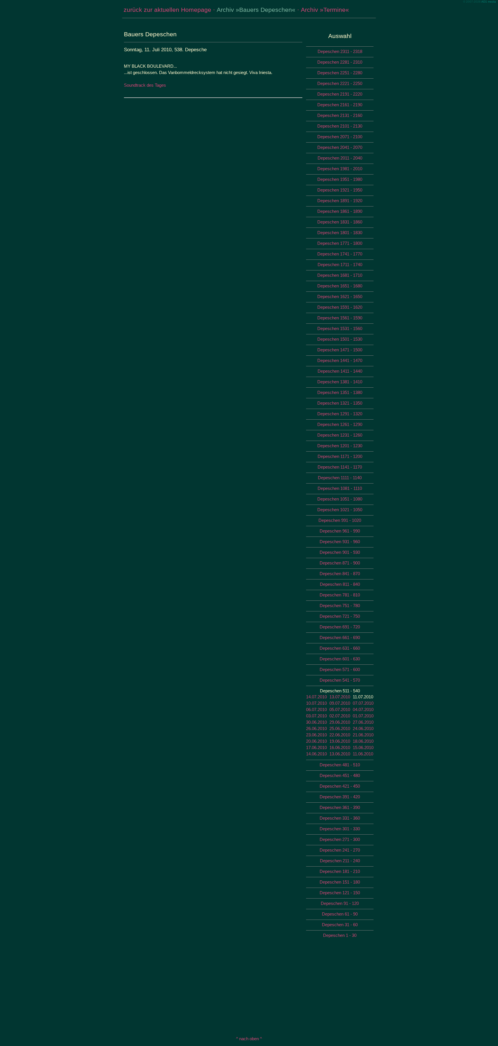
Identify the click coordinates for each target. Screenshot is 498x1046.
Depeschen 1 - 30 (339, 935)
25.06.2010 (339, 728)
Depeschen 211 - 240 (340, 860)
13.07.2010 (339, 696)
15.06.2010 (363, 747)
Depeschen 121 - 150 (340, 892)
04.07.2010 (363, 709)
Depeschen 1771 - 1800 (339, 243)
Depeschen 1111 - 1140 (340, 477)
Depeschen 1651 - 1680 (339, 285)
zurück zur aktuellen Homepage (167, 9)
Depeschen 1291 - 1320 (339, 413)
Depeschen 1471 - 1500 (339, 349)
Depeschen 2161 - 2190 (339, 104)
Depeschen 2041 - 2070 (339, 147)
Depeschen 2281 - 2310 (339, 62)
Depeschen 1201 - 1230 (339, 445)
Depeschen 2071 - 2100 (339, 136)
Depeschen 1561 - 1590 (339, 317)
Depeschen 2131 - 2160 (339, 115)
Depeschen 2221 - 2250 (339, 83)
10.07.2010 (316, 703)
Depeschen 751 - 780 (340, 605)
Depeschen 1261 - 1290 (339, 424)
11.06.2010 (363, 753)
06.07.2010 (316, 709)
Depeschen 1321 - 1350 (339, 403)
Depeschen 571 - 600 (340, 669)
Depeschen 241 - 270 (340, 850)
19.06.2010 (339, 741)
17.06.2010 (316, 747)
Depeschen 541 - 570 (340, 680)
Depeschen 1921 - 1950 (339, 189)
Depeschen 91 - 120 (340, 903)
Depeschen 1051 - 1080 (339, 499)
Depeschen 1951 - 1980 (339, 179)
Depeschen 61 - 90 (340, 914)
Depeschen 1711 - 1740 (340, 264)
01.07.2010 (363, 715)
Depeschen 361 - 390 (340, 807)
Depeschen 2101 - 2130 (339, 126)
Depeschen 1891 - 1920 (339, 200)
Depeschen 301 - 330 (340, 828)
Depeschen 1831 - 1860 (339, 221)
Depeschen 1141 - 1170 (340, 467)
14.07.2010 (316, 696)
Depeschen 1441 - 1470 (339, 360)
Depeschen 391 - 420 (340, 796)
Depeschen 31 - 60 (340, 924)
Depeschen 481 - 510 (340, 764)
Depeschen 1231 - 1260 (339, 435)
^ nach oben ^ (249, 1038)
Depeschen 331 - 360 (340, 818)
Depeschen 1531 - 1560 (339, 328)
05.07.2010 (339, 709)
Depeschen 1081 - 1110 (340, 488)
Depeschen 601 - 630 (340, 658)
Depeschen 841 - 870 (340, 573)
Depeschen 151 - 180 (340, 882)
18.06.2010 (363, 741)
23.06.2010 (316, 734)
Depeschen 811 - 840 (340, 584)
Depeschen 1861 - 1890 (339, 211)
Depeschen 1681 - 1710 (339, 275)
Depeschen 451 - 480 (340, 775)
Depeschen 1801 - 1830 (339, 232)
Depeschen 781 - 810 (340, 594)
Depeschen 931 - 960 (340, 541)
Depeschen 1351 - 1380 (339, 392)
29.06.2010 (339, 722)
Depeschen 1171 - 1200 (340, 456)
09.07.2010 (339, 703)
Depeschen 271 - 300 (340, 839)
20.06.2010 (316, 741)
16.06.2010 (339, 747)
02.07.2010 (339, 715)
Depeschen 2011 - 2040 (340, 158)
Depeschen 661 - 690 (340, 637)
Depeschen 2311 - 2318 (340, 51)
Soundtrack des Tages (145, 85)
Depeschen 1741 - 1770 (339, 253)
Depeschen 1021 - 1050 (339, 509)
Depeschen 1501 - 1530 (339, 339)
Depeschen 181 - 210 (340, 871)
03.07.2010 (316, 715)
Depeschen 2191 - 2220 (339, 94)
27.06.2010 (363, 722)
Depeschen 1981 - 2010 (339, 168)
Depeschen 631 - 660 (340, 648)
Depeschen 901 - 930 (340, 552)
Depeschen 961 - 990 (340, 530)
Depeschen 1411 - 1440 (340, 371)
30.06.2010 (316, 722)
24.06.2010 (363, 728)
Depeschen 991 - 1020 (339, 520)
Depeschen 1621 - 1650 (339, 296)
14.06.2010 (316, 753)
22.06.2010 (339, 734)
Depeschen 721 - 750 (340, 616)
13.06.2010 (339, 753)
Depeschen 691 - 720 (340, 626)
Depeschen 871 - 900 (340, 562)
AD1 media (488, 1)
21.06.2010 (363, 734)
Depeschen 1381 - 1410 (339, 381)
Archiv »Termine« (325, 9)
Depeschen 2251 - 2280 (339, 72)
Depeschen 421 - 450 (340, 786)
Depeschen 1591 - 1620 (339, 307)
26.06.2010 (316, 728)
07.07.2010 (363, 703)
